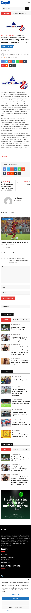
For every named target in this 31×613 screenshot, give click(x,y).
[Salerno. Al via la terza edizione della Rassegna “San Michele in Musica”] (5, 361)
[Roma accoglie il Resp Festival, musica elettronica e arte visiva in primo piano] (6, 434)
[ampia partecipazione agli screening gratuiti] (6, 380)
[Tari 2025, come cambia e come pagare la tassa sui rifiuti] (6, 413)
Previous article (6, 181)
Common (25, 320)
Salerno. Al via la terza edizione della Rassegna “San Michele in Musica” (20, 362)
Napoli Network (19, 198)
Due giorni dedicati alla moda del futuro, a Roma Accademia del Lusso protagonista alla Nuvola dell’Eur (7, 186)
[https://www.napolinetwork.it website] (16, 54)
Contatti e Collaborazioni (8, 557)
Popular (15, 320)
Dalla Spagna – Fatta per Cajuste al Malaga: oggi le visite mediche (20, 329)
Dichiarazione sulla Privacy (13, 610)
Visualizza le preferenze (15, 607)
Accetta (15, 598)
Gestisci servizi (15, 594)
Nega (15, 603)
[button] (28, 579)
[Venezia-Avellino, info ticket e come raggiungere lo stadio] (6, 403)
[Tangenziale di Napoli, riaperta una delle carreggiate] (6, 423)
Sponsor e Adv (6, 559)
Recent (6, 320)
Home (3, 35)
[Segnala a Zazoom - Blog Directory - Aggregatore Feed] (2, 575)
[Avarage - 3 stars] (4, 258)
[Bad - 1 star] (1, 258)
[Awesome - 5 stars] (7, 258)
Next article (26, 181)
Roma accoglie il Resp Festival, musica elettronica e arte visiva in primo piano (20, 434)
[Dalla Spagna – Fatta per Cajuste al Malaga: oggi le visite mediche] (5, 327)
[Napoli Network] (18, 54)
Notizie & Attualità (10, 35)
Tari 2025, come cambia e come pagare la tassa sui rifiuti (19, 414)
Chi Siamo (4, 554)
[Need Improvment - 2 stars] (3, 258)
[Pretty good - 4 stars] (6, 258)
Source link (4, 156)
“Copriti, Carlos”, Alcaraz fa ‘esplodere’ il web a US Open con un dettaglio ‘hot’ (19, 339)
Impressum (22, 610)
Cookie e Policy (6, 562)
